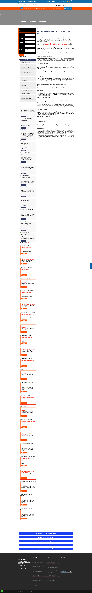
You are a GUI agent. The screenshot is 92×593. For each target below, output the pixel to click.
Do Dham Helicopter (25, 200)
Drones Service (24, 80)
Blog (49, 8)
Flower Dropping (24, 120)
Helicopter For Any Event (26, 166)
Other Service (45, 8)
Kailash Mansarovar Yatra (26, 98)
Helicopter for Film (24, 143)
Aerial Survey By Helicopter (26, 75)
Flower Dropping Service (25, 62)
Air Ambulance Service (25, 131)
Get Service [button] (23, 116)
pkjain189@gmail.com (23, 568)
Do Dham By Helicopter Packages (38, 568)
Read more (24, 253)
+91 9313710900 (22, 565)
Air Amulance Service (25, 64)
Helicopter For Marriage (38, 8)
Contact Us (53, 8)
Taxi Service (23, 85)
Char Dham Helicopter (25, 177)
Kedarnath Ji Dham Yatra (25, 93)
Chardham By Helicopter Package (38, 559)
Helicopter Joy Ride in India (26, 77)
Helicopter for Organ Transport (27, 67)
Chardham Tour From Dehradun (38, 566)
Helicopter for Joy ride (25, 234)
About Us (25, 8)
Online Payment (58, 8)
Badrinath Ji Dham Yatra (25, 95)
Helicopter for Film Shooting (26, 72)
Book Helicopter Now (67, 8)
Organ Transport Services (26, 154)
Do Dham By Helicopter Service (26, 90)
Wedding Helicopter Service (26, 59)
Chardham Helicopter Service (26, 88)
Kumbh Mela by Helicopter (26, 101)
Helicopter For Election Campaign (27, 211)
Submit (22, 54)
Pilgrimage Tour (30, 8)
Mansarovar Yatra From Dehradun (38, 583)
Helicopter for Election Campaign (27, 70)
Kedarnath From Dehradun (37, 577)
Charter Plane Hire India (25, 82)
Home (22, 8)
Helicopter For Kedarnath (26, 189)
